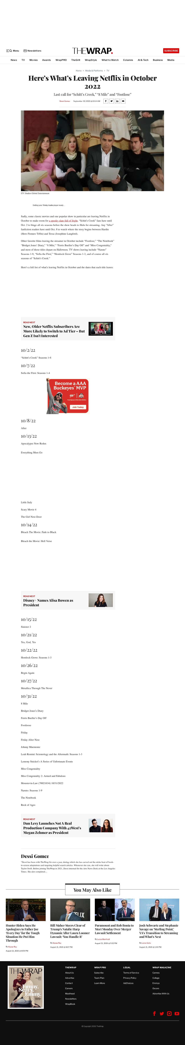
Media (170, 60)
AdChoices (128, 983)
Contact (69, 983)
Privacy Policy (129, 978)
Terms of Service (131, 972)
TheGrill (75, 60)
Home (79, 70)
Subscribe (171, 50)
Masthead (70, 993)
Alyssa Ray (12, 947)
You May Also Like (93, 890)
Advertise (69, 978)
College (155, 978)
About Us (69, 972)
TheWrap (70, 967)
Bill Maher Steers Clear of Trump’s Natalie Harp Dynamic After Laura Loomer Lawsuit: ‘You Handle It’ (70, 930)
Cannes (156, 972)
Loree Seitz (146, 943)
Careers (69, 988)
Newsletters (34, 50)
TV (23, 60)
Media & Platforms (94, 70)
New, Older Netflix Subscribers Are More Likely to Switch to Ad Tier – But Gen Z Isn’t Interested (54, 331)
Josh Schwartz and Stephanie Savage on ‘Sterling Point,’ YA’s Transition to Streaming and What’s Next (158, 930)
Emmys (156, 983)
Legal (127, 967)
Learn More (99, 983)
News (14, 60)
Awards (46, 60)
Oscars (155, 988)
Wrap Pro (100, 967)
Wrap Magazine (161, 967)
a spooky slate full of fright (63, 220)
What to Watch (110, 60)
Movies (33, 60)
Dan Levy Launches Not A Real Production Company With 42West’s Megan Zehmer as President (52, 828)
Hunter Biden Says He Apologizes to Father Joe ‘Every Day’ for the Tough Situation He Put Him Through (23, 932)
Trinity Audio (48, 205)
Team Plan (99, 978)
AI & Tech (143, 60)
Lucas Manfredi (103, 939)
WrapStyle (91, 60)
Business (158, 60)
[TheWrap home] (92, 51)
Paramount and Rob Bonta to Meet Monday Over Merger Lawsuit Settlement (114, 929)
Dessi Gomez (65, 101)
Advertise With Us (160, 993)
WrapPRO (61, 60)
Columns (128, 60)
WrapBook (70, 1004)
